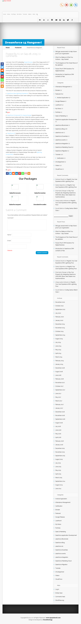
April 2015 (58, 474)
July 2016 (58, 426)
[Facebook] (7, 173)
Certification (60, 158)
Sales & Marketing (60, 116)
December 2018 (60, 368)
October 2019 (59, 331)
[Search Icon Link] (37, 14)
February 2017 (59, 404)
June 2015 (58, 466)
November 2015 (60, 452)
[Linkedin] (16, 173)
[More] (29, 173)
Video (34, 14)
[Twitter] (10, 173)
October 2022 (59, 306)
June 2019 (58, 346)
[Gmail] (25, 173)
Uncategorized (59, 162)
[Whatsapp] (22, 173)
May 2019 (58, 349)
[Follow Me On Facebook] (72, 19)
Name (9, 235)
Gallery (29, 14)
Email (9, 240)
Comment (10, 218)
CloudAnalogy (47, 620)
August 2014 (59, 485)
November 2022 (60, 302)
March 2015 (58, 477)
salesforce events (60, 140)
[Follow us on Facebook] (56, 19)
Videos (57, 165)
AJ (18, 54)
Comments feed (60, 596)
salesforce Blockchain (61, 125)
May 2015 (58, 470)
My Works (19, 14)
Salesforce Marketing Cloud (63, 147)
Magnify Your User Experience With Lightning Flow (65, 202)
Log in (57, 589)
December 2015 (60, 448)
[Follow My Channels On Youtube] (52, 19)
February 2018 (59, 379)
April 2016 (58, 437)
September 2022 (60, 309)
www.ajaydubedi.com (53, 617)
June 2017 (58, 393)
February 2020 (59, 317)
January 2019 (59, 364)
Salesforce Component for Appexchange (19, 115)
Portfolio (57, 112)
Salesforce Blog (60, 129)
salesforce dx (59, 132)
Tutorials (25, 14)
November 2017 (60, 382)
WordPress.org (59, 600)
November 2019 (60, 327)
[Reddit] (13, 173)
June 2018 (58, 375)
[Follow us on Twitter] (68, 19)
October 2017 (59, 386)
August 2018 (59, 371)
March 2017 (58, 401)
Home (4, 14)
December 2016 (60, 412)
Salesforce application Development (66, 119)
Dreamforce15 (28, 62)
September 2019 (60, 335)
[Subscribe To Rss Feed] (64, 19)
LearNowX (58, 105)
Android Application (62, 97)
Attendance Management (62, 86)
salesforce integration (61, 143)
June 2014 (58, 488)
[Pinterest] (19, 173)
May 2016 (58, 433)
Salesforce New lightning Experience (17, 93)
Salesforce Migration (61, 151)
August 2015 (59, 459)
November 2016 (60, 415)
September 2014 (60, 481)
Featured (18, 47)
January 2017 (59, 408)
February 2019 (59, 360)
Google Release (60, 101)
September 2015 (60, 455)
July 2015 (58, 463)
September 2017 (60, 390)
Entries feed (58, 593)
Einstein (57, 90)
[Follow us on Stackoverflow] (40, 19)
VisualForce (58, 169)
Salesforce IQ (11, 133)
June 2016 (58, 430)
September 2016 (60, 419)
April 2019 (58, 353)
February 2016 (59, 441)
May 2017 (58, 397)
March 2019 (58, 357)
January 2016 (59, 444)
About (8, 14)
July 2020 (58, 313)
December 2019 (60, 324)
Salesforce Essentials (61, 136)
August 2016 (59, 423)
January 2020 (59, 320)
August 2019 (59, 338)
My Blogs (13, 14)
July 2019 (58, 342)
